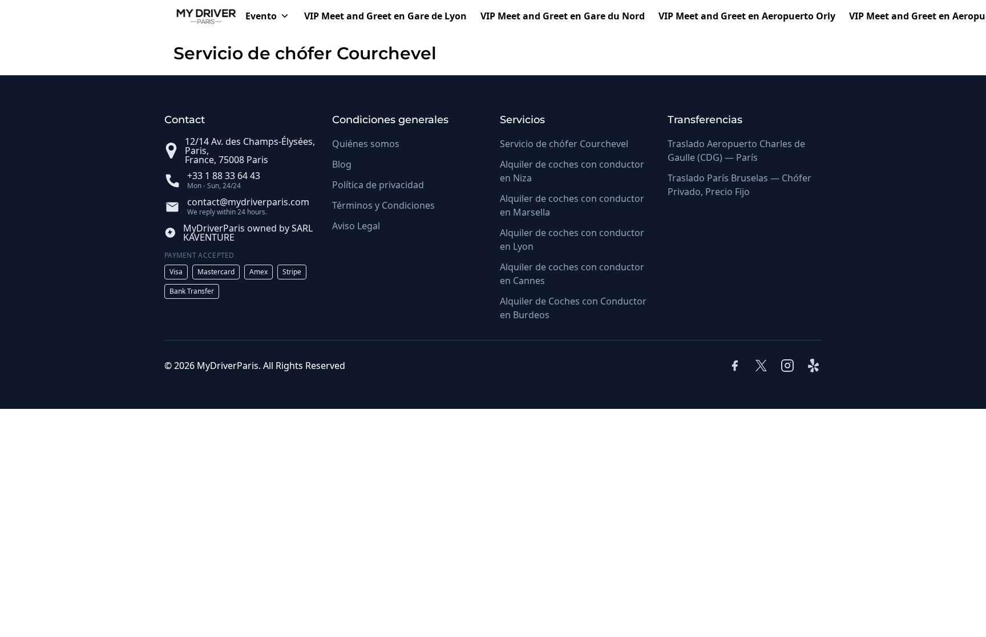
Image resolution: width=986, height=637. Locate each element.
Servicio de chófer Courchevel (564, 143)
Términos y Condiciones (383, 205)
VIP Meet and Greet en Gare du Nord (562, 16)
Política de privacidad (378, 184)
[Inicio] (201, 16)
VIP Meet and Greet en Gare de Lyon (385, 16)
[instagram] (787, 365)
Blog (341, 164)
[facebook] (735, 365)
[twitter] (761, 365)
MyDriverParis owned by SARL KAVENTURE (248, 233)
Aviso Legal (356, 226)
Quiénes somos (365, 143)
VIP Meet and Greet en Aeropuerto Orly (746, 16)
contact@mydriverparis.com (248, 202)
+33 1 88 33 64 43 (223, 175)
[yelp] (815, 365)
